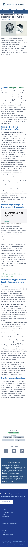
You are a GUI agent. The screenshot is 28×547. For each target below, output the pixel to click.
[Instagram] (24, 9)
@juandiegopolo (6, 481)
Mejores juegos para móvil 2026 (10, 523)
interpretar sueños (20, 440)
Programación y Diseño (7, 512)
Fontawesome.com (9, 544)
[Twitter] (3, 9)
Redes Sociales (5, 516)
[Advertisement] (14, 71)
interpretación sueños (8, 440)
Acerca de (4, 530)
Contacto (4, 532)
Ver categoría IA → (6, 501)
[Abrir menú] (14, 11)
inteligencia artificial (19, 437)
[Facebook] (10, 9)
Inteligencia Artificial (16, 87)
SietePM (22, 544)
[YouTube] (17, 9)
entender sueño (8, 437)
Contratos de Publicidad (7, 534)
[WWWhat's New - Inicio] (14, 4)
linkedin (12, 481)
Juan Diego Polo (15, 462)
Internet (4, 514)
